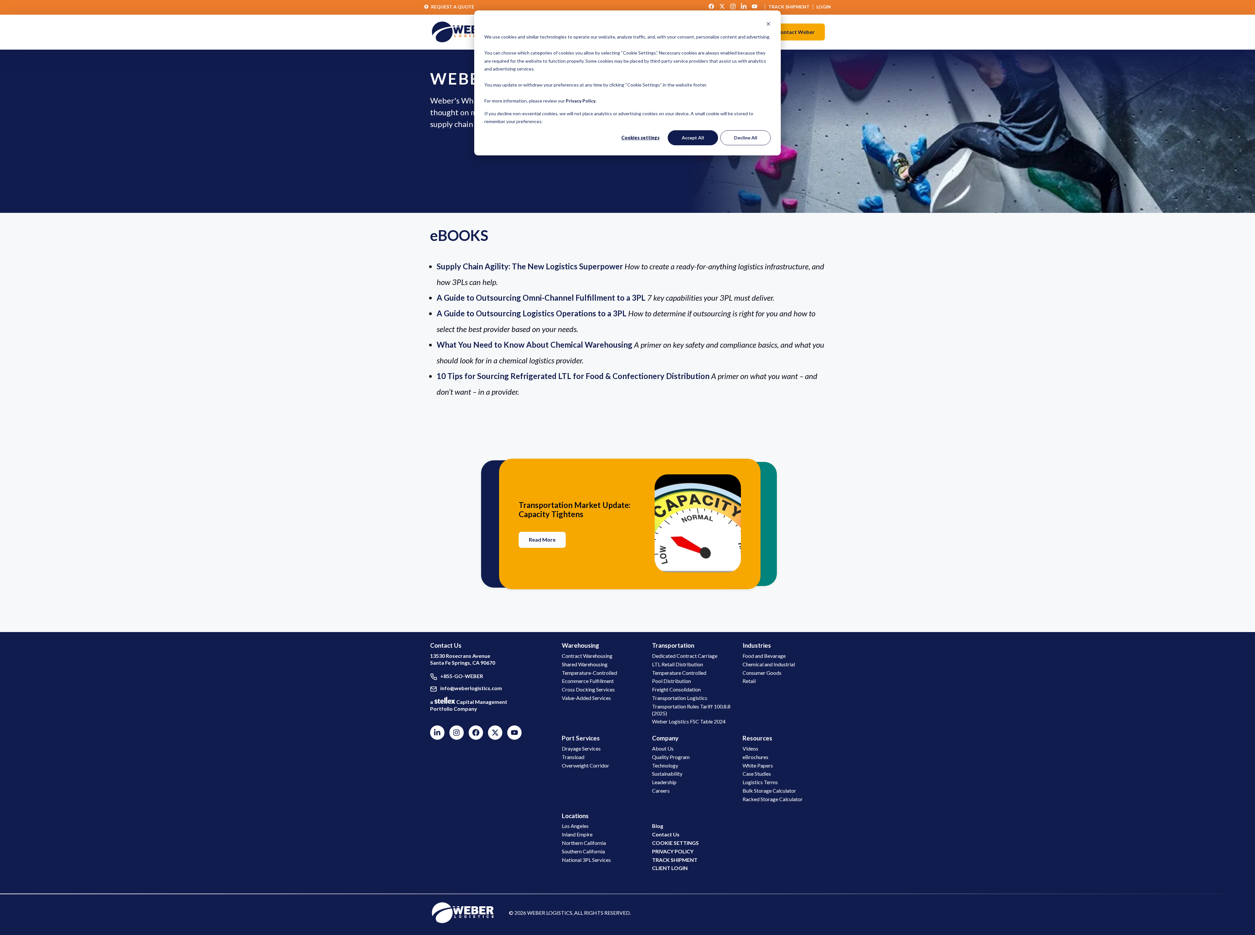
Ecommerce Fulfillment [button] (588, 681)
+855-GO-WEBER (461, 676)
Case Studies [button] (757, 773)
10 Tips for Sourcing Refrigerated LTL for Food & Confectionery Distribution (573, 376)
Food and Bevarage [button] (764, 656)
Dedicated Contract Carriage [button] (684, 656)
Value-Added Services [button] (586, 698)
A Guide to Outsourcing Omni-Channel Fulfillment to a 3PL (541, 297)
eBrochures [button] (755, 757)
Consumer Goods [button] (762, 673)
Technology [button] (665, 765)
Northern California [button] (584, 843)
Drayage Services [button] (581, 748)
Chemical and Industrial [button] (769, 664)
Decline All (745, 137)
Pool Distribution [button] (671, 681)
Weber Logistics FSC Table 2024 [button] (689, 721)
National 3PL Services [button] (586, 860)
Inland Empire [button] (577, 834)
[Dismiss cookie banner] (768, 25)
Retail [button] (749, 681)
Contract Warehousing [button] (587, 656)
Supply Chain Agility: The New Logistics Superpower (530, 266)
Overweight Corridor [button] (585, 765)
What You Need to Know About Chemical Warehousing (534, 344)
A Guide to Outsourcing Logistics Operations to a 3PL (532, 313)
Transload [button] (573, 757)
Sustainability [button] (667, 773)
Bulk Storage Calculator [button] (769, 790)
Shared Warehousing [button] (585, 664)
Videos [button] (750, 748)
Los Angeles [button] (575, 826)
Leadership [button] (664, 782)
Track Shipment (789, 6)
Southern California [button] (583, 851)
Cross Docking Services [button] (588, 689)
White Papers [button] (758, 765)
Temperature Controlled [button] (679, 673)
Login (823, 6)
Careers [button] (661, 790)
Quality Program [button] (671, 757)
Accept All (693, 137)
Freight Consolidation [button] (676, 689)
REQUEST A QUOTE (452, 6)
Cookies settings (640, 137)
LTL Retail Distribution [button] (677, 664)
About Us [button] (663, 748)
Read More (542, 539)
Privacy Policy (580, 100)
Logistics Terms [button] (760, 782)
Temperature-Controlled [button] (589, 673)
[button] (796, 32)
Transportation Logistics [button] (679, 698)
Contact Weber (796, 32)
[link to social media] (462, 912)
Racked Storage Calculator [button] (773, 799)
